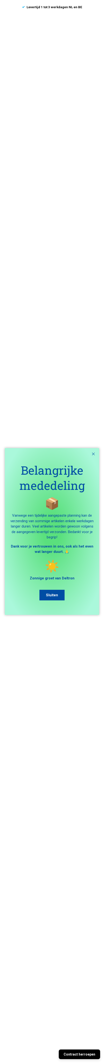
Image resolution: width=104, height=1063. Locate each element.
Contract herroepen (79, 1054)
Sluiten (52, 595)
